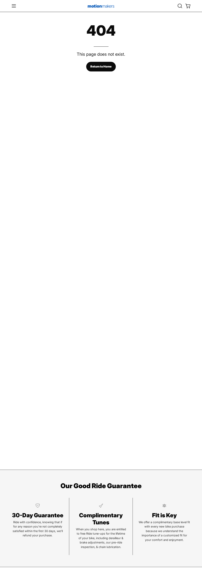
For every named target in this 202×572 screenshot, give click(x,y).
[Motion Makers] (101, 6)
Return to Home (101, 66)
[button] (179, 6)
